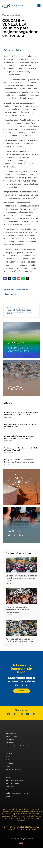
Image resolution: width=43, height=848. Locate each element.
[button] (5, 278)
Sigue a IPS (10, 753)
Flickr (8, 766)
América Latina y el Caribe (15, 780)
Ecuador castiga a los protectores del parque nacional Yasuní (17, 609)
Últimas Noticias (21, 289)
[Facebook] (8, 714)
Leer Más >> (8, 417)
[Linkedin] (34, 714)
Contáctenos (10, 739)
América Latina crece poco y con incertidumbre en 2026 (20, 640)
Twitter (8, 760)
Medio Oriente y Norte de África (17, 793)
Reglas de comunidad (13, 769)
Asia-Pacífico (10, 787)
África (8, 777)
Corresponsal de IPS (12, 50)
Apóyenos (9, 742)
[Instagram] (21, 714)
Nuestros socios (11, 736)
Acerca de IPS (11, 733)
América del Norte (12, 783)
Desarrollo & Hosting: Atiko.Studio (21, 839)
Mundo (8, 796)
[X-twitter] (15, 714)
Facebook (9, 763)
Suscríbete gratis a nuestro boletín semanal (21, 681)
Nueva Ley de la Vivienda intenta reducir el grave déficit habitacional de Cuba (21, 413)
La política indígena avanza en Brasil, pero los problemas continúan (19, 437)
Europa (8, 790)
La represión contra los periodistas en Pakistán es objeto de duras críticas (20, 461)
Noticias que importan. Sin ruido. (21, 668)
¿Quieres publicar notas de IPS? (17, 746)
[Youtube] (27, 714)
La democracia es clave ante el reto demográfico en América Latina (21, 578)
